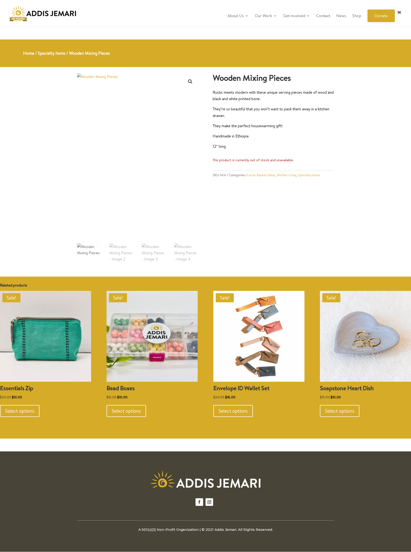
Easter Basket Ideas (261, 175)
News (341, 16)
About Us (235, 16)
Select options (19, 411)
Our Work (263, 16)
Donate (381, 15)
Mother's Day (286, 175)
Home (28, 53)
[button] (190, 81)
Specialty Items (51, 53)
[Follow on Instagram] (209, 502)
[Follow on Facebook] (199, 502)
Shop (356, 16)
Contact (323, 16)
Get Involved (294, 16)
